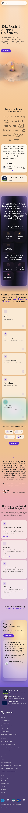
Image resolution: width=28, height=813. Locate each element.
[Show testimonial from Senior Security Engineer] (13, 687)
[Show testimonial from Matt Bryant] (16, 687)
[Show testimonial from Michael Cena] (17, 687)
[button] (13, 325)
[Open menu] (23, 2)
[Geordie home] (7, 724)
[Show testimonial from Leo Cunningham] (11, 687)
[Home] (5, 3)
